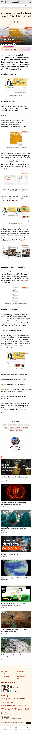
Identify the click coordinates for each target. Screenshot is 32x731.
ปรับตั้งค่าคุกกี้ (19, 679)
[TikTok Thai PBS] (22, 709)
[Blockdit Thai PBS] (25, 709)
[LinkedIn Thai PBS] (28, 709)
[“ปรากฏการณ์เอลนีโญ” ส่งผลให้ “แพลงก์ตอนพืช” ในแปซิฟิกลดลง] (16, 568)
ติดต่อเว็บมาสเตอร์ (20, 674)
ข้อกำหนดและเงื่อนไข (20, 671)
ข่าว (23, 229)
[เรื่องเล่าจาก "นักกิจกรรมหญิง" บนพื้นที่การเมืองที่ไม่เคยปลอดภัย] (16, 467)
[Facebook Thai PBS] (2, 709)
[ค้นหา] (5, 2)
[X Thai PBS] (6, 709)
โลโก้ (24, 197)
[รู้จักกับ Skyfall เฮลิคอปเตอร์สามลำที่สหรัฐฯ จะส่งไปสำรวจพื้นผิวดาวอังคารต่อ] (16, 619)
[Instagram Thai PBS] (9, 709)
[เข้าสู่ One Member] (30, 2)
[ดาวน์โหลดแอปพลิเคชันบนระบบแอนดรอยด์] (15, 691)
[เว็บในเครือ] (2, 2)
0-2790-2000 (6, 702)
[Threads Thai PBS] (12, 709)
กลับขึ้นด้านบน (25, 667)
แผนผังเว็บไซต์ (4, 671)
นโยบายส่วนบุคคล (5, 676)
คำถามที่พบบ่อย (4, 674)
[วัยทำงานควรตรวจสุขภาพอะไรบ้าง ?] (16, 544)
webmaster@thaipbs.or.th (13, 704)
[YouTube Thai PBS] (19, 709)
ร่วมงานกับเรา (4, 679)
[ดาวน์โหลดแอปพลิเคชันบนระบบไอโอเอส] (15, 686)
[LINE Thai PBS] (15, 709)
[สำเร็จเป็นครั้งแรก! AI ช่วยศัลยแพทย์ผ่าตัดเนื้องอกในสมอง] (16, 518)
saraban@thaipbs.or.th (21, 705)
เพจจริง (27, 162)
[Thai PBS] (15, 2)
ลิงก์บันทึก (4, 168)
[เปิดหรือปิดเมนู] (27, 2)
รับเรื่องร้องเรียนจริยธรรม (21, 676)
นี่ (13, 201)
